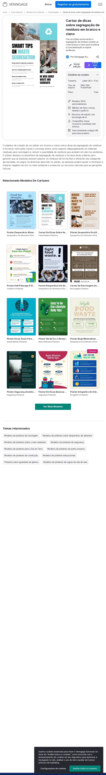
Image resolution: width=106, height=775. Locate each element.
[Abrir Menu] (100, 4)
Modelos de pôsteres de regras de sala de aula (65, 462)
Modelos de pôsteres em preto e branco (66, 449)
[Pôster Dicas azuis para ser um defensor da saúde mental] (21, 316)
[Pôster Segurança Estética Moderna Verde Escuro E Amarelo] (21, 369)
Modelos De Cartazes (35, 12)
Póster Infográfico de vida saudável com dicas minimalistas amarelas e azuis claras (84, 392)
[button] (74, 65)
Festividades (53, 12)
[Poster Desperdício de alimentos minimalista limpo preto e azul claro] (53, 263)
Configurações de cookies (53, 768)
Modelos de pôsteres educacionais (59, 455)
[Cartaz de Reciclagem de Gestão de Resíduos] (84, 263)
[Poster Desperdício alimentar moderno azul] (21, 210)
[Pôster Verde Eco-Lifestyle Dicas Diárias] (53, 316)
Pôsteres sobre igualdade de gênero (21, 462)
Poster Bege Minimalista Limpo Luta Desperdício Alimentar (84, 339)
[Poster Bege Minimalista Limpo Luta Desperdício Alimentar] (84, 316)
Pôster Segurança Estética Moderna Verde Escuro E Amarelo (21, 392)
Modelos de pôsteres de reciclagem (21, 435)
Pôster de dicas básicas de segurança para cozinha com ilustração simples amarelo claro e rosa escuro (53, 392)
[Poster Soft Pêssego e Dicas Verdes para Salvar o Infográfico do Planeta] (21, 263)
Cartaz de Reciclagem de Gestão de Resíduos (84, 285)
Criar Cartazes (17, 12)
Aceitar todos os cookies (85, 768)
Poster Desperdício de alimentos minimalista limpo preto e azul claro (53, 285)
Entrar (48, 4)
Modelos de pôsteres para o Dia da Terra (23, 449)
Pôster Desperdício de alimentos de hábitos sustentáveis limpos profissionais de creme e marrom (84, 232)
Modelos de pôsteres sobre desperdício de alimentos (67, 435)
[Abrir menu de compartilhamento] (97, 57)
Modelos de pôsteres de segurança (67, 442)
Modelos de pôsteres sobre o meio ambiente (25, 442)
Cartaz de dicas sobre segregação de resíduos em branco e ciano (53, 232)
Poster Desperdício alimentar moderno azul (21, 232)
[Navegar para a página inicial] (15, 4)
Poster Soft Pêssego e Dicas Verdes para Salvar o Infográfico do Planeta (21, 285)
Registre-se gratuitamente (73, 4)
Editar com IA (95, 65)
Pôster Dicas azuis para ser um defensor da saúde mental (21, 339)
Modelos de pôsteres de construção (21, 455)
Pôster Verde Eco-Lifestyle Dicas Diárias (53, 339)
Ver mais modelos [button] (53, 406)
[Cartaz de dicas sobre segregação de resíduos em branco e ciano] (53, 210)
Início (5, 12)
